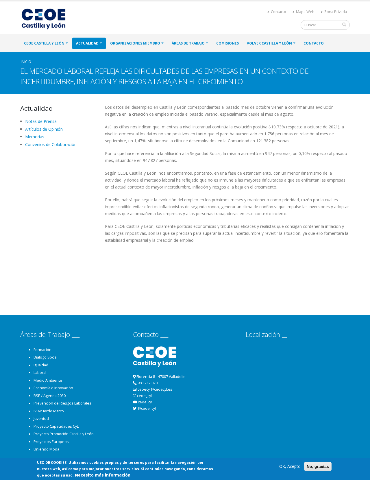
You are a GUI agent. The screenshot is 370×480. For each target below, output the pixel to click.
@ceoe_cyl (147, 408)
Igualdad (41, 365)
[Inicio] (46, 18)
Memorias (34, 136)
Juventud (41, 418)
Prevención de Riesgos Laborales (62, 403)
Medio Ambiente (48, 380)
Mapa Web (304, 11)
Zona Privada (335, 11)
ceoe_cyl (144, 395)
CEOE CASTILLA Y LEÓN (44, 43)
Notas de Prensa (41, 121)
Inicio (26, 61)
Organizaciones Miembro (135, 43)
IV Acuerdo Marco (49, 411)
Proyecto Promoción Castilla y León (64, 433)
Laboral (40, 372)
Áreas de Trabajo (188, 43)
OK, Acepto (290, 466)
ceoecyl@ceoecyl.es (155, 389)
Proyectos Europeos (51, 441)
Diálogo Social (46, 357)
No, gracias (318, 466)
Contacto (278, 11)
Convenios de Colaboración (51, 144)
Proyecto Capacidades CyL (56, 426)
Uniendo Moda (46, 449)
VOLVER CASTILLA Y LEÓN (269, 43)
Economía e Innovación (53, 387)
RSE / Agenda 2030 (50, 395)
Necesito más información (102, 475)
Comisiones (227, 43)
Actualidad (87, 43)
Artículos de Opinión (44, 129)
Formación (42, 349)
